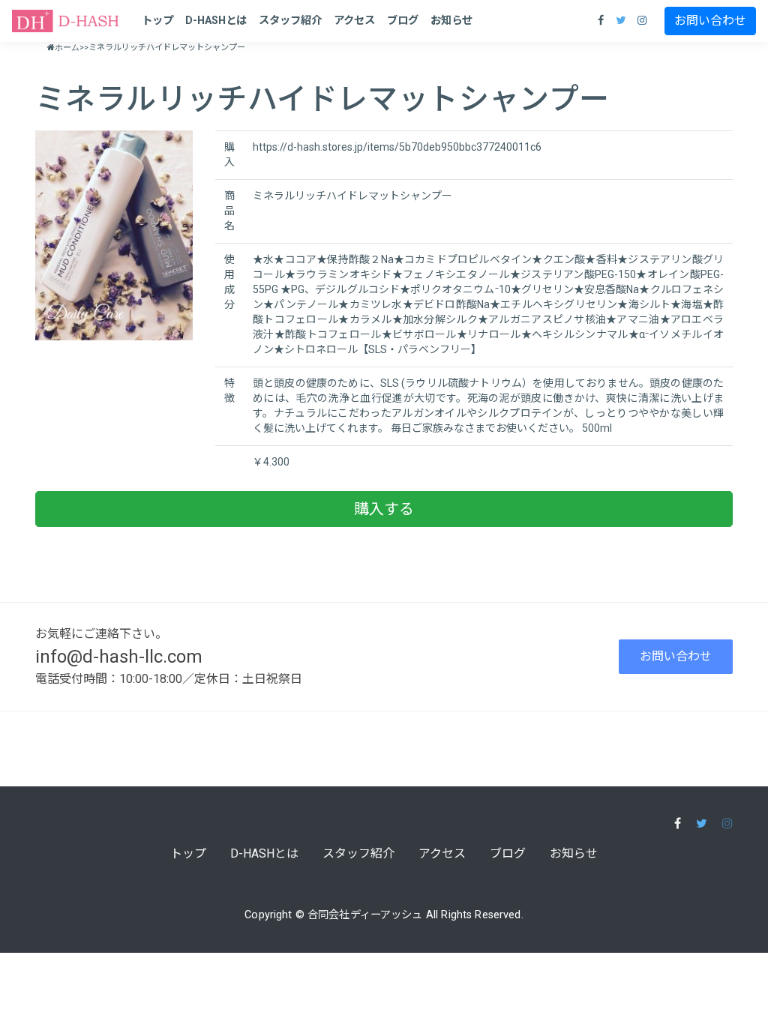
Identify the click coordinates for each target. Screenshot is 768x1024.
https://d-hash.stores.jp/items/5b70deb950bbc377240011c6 (397, 147)
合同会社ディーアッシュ (365, 915)
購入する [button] (384, 509)
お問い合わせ (710, 20)
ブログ (402, 20)
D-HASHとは (216, 20)
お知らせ (451, 20)
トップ (157, 20)
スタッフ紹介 (290, 20)
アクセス (354, 20)
